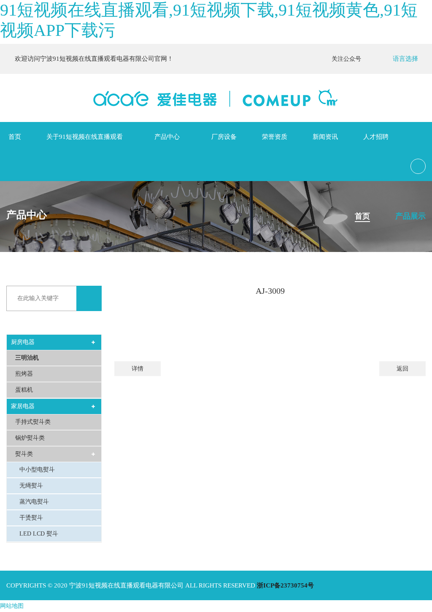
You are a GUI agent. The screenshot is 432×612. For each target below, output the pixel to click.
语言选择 (405, 58)
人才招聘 (376, 136)
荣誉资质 (274, 136)
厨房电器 (23, 342)
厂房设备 (224, 136)
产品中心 (167, 136)
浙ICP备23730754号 (285, 585)
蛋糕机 (24, 390)
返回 (402, 369)
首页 (14, 136)
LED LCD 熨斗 (38, 534)
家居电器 (23, 406)
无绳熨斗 (31, 485)
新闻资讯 (325, 136)
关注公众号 (348, 59)
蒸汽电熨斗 (34, 501)
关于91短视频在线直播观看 (84, 136)
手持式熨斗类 (33, 422)
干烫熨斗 (31, 518)
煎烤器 (24, 374)
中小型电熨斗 (37, 469)
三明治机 (27, 358)
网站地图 (12, 606)
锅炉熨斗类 (30, 438)
